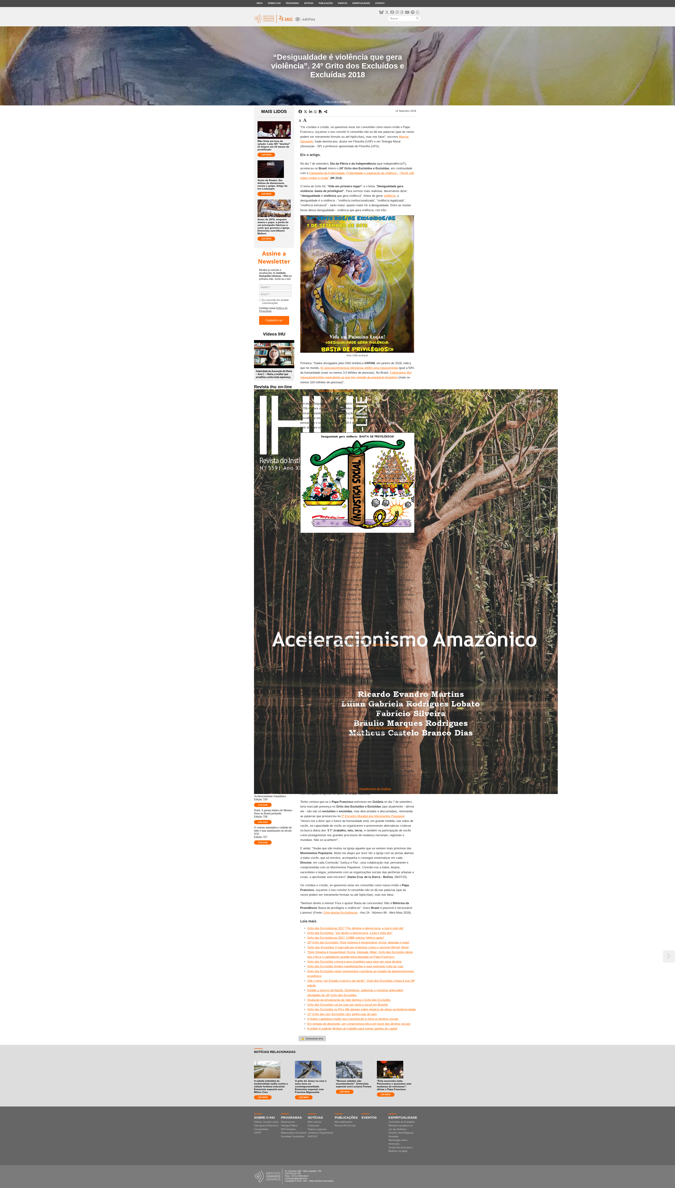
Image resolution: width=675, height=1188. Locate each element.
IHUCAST (313, 1136)
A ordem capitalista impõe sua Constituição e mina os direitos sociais (352, 1019)
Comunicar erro (312, 1038)
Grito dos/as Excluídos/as (340, 912)
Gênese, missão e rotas (266, 1122)
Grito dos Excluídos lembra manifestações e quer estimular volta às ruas (355, 966)
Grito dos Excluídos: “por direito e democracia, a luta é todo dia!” (350, 933)
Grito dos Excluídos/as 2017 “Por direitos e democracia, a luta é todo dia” (355, 928)
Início (260, 3)
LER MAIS (266, 155)
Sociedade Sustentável (292, 1136)
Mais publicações (343, 1122)
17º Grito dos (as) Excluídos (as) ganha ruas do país (342, 1014)
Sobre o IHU (274, 3)
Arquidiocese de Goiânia (375, 788)
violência (389, 195)
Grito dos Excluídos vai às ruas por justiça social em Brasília (347, 1004)
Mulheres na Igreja (397, 1151)
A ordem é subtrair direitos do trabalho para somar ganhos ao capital (352, 1028)
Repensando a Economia (293, 1132)
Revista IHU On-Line (345, 1125)
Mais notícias (315, 1122)
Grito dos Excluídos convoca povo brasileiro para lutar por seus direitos (354, 961)
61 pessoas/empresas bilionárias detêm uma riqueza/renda (359, 368)
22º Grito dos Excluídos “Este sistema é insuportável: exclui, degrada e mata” (358, 942)
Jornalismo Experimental (320, 1132)
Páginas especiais (317, 1129)
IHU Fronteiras (288, 1129)
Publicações (326, 3)
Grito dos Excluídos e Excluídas (389, 728)
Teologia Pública (289, 1125)
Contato (380, 3)
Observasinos (288, 1122)
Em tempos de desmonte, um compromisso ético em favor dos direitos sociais (358, 1024)
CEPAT (257, 1132)
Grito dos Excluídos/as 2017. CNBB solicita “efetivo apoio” (345, 937)
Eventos (342, 3)
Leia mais (263, 805)
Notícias (308, 3)
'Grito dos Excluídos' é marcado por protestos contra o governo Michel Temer (358, 947)
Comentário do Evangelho (401, 1122)
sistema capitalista (383, 644)
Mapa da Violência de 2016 (335, 390)
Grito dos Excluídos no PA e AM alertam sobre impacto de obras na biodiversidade (361, 1009)
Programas (292, 3)
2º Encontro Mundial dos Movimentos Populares (372, 816)
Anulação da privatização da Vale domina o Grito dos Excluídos (349, 1000)
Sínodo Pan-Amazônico (400, 1147)
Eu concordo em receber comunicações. (275, 301)
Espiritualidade (361, 3)
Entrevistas (313, 1125)
